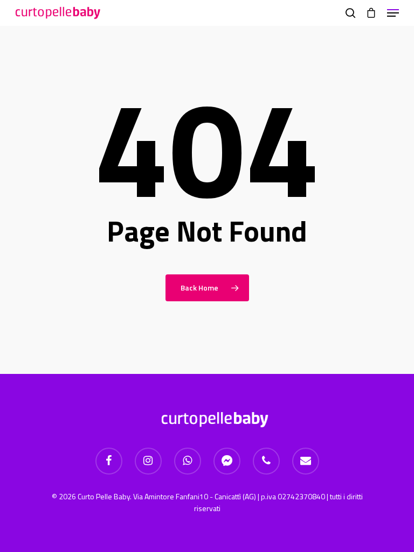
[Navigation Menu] (393, 13)
